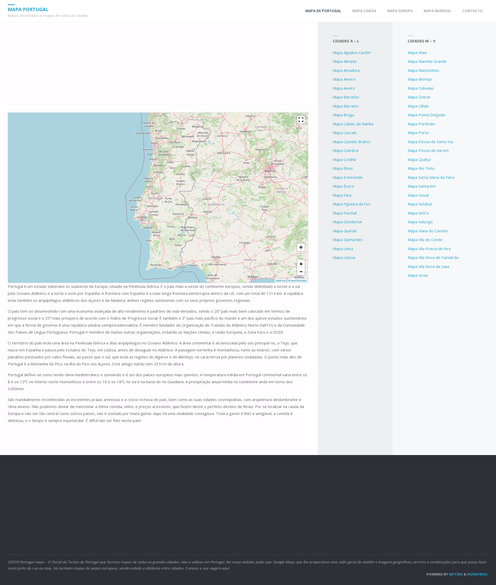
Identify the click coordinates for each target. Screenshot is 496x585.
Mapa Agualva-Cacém (352, 52)
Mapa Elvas (343, 168)
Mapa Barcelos (346, 96)
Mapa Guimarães (348, 239)
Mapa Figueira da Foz (351, 203)
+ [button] (301, 263)
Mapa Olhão (418, 106)
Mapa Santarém (422, 186)
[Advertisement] (158, 66)
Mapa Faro (342, 195)
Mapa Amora (344, 79)
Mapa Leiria (343, 248)
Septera (455, 574)
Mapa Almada (345, 61)
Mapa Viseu (418, 275)
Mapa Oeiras (419, 96)
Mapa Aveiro (344, 88)
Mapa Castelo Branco (351, 141)
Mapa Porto (418, 132)
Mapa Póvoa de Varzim (428, 150)
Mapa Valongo (420, 221)
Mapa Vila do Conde (425, 239)
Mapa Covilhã (344, 159)
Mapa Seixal (418, 195)
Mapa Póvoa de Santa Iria (430, 141)
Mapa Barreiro (345, 106)
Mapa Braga (343, 114)
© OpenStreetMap (297, 280)
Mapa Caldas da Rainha (353, 123)
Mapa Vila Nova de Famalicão (433, 257)
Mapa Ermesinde (348, 177)
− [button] (301, 271)
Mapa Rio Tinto (421, 168)
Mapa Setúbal (420, 203)
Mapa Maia (417, 52)
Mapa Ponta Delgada (426, 114)
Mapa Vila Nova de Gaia (428, 266)
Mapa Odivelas (421, 88)
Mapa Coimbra (345, 150)
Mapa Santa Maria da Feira (431, 177)
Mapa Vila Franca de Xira (429, 248)
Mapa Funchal (345, 212)
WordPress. (477, 574)
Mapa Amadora (346, 70)
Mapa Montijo (420, 79)
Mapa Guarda (345, 230)
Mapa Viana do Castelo (428, 230)
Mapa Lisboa (344, 257)
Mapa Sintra (418, 212)
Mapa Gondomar (347, 221)
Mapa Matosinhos (423, 70)
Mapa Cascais (345, 132)
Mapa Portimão (421, 123)
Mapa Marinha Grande (427, 61)
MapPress (281, 280)
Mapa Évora (343, 186)
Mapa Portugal (28, 9)
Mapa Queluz (419, 159)
